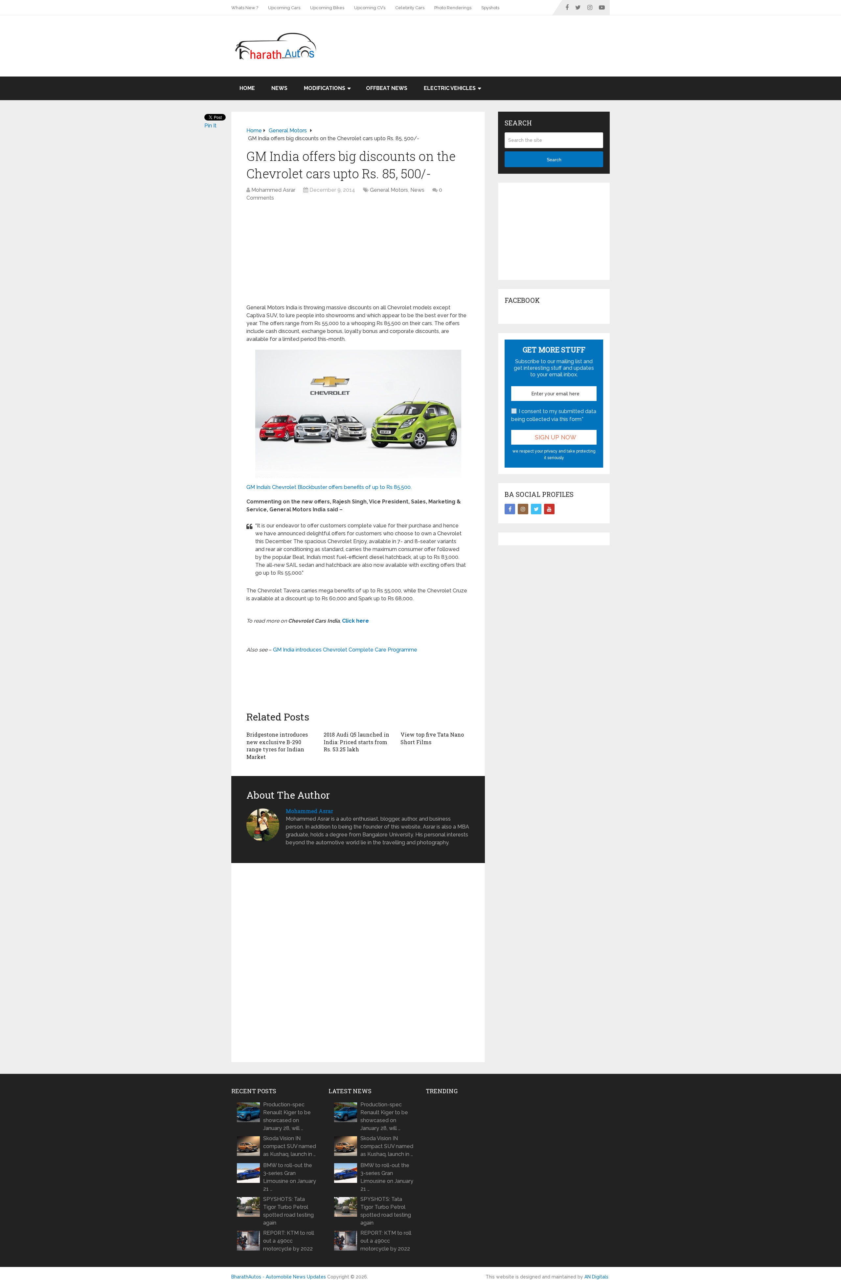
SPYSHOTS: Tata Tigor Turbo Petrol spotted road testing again (288, 1211)
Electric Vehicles (450, 88)
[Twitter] (536, 509)
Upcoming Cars (284, 7)
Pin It (210, 125)
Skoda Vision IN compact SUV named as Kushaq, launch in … (289, 1146)
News (279, 88)
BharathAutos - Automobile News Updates (278, 1276)
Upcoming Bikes (327, 7)
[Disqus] (358, 963)
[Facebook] (510, 509)
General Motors (389, 190)
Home (247, 88)
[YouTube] (549, 509)
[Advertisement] (490, 37)
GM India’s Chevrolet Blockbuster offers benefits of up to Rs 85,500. (329, 487)
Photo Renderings (452, 7)
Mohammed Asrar (273, 190)
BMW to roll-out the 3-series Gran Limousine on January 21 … (289, 1177)
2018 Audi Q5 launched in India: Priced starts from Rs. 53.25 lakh (356, 742)
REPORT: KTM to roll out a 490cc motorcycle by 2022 (288, 1241)
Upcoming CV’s (369, 7)
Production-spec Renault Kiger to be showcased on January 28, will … (287, 1116)
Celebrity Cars (409, 7)
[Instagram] (523, 509)
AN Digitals (596, 1276)
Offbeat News (386, 88)
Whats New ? (244, 7)
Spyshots (490, 7)
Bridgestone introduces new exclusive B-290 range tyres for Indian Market (277, 745)
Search (554, 159)
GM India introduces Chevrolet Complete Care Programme (345, 650)
